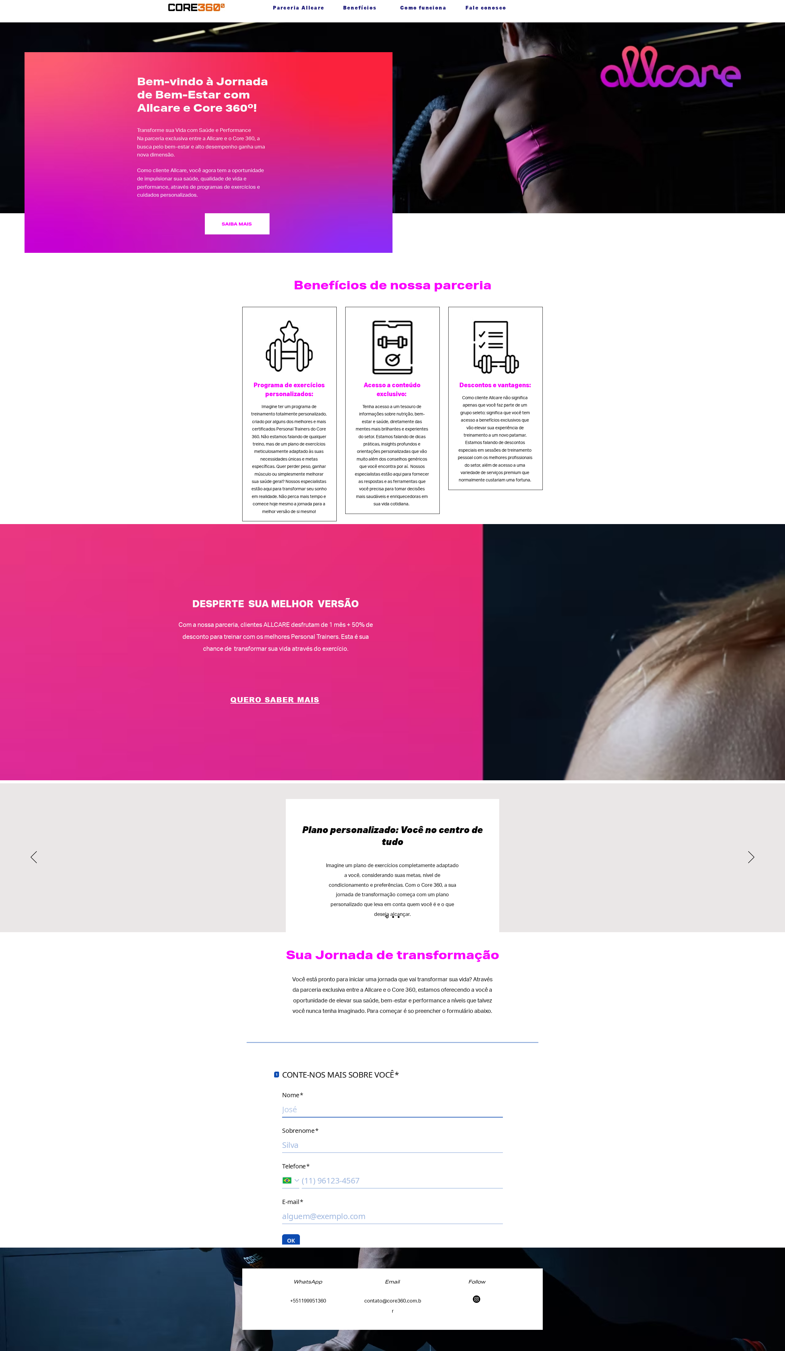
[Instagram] (476, 1299)
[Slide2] (393, 917)
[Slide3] (399, 917)
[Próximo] (751, 857)
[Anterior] (34, 857)
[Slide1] (387, 917)
